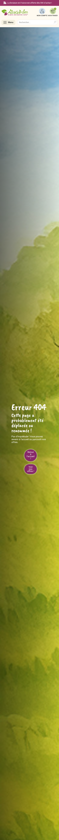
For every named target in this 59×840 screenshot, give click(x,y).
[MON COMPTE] (42, 11)
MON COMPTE (42, 16)
